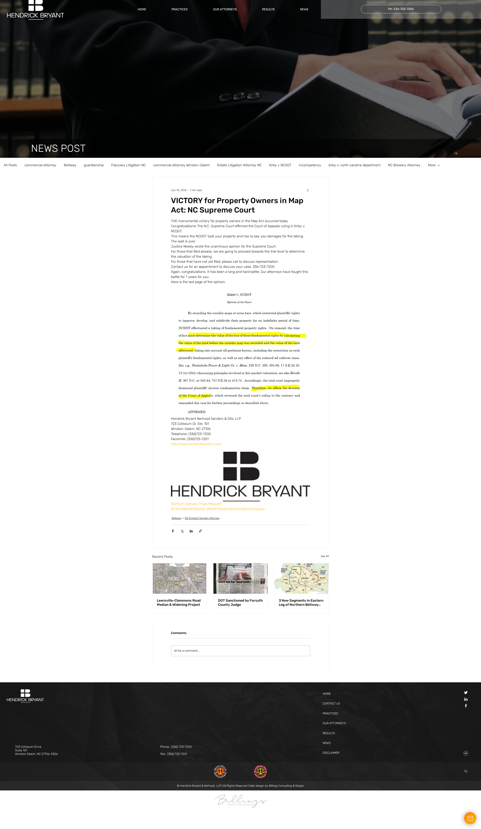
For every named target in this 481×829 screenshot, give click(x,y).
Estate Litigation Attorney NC (239, 165)
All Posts (10, 165)
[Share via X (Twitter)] (182, 531)
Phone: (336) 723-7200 (176, 747)
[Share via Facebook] (173, 531)
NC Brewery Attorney (404, 165)
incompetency (310, 165)
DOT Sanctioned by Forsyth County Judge (240, 602)
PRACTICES (330, 713)
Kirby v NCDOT (280, 165)
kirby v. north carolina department (354, 165)
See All (325, 556)
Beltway (70, 165)
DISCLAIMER (331, 753)
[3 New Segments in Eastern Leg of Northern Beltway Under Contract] (301, 578)
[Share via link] (200, 531)
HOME (327, 693)
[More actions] (308, 190)
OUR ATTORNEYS (334, 723)
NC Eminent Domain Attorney (202, 518)
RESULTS (329, 733)
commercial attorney (40, 165)
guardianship (94, 165)
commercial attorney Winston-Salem (181, 165)
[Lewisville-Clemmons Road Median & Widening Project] (179, 578)
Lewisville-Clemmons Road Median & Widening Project (179, 602)
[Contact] (470, 818)
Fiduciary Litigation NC (128, 165)
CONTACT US (331, 703)
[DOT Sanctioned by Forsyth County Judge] (240, 578)
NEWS (327, 743)
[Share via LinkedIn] (191, 531)
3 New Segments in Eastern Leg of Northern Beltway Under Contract (301, 602)
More (432, 165)
